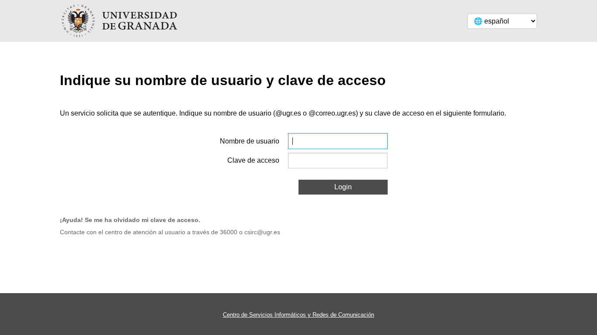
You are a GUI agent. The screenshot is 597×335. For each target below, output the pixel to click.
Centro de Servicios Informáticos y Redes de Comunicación (298, 314)
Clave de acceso (253, 160)
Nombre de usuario (249, 141)
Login (343, 187)
